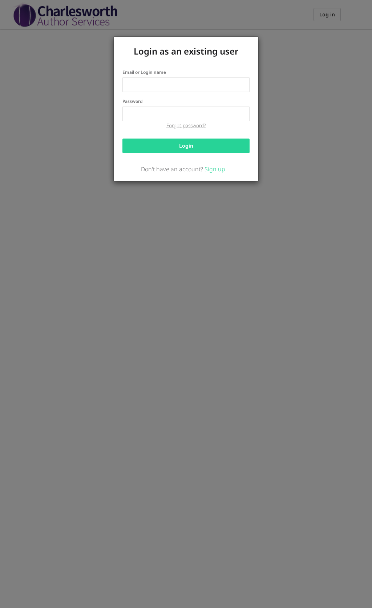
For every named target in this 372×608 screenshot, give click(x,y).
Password (132, 101)
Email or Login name (144, 72)
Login (186, 145)
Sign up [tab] (215, 169)
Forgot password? (186, 125)
